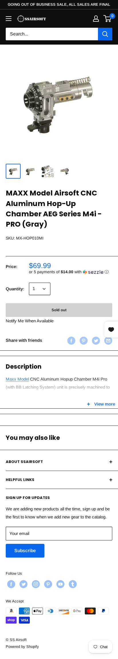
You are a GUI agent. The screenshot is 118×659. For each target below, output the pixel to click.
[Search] (105, 34)
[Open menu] (8, 18)
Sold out (59, 310)
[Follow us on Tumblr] (72, 584)
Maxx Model (17, 379)
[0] (107, 18)
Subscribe (25, 550)
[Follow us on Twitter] (22, 584)
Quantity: (15, 288)
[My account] (96, 18)
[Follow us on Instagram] (35, 584)
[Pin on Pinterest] (83, 340)
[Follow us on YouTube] (59, 584)
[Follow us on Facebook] (10, 584)
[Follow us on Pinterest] (47, 584)
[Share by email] (107, 340)
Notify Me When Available (30, 320)
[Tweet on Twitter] (95, 340)
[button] (70, 272)
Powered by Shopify (22, 646)
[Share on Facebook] (70, 340)
